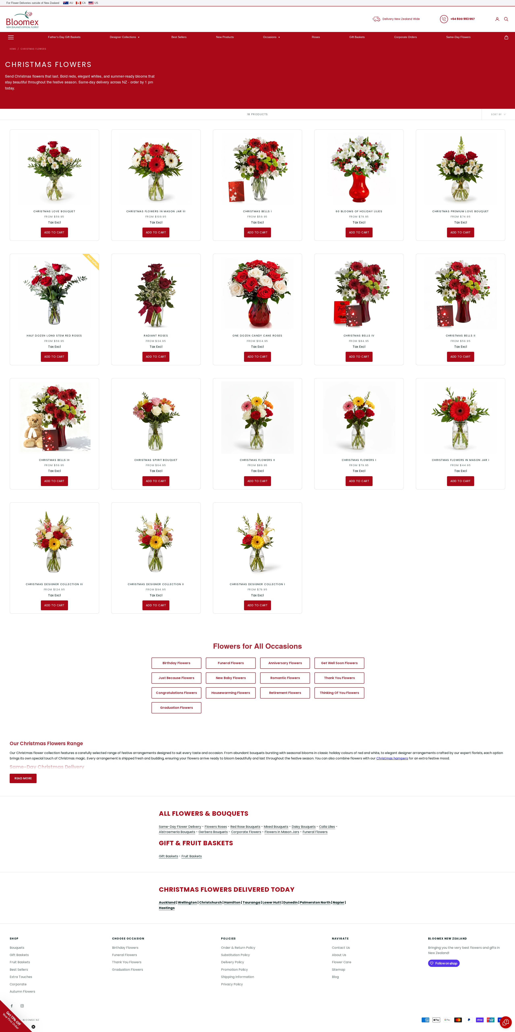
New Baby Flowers (231, 678)
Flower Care (341, 962)
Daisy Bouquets (304, 826)
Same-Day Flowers (458, 36)
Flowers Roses (216, 826)
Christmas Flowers (33, 48)
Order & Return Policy (238, 947)
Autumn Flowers (22, 991)
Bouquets (17, 947)
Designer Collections (123, 36)
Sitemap (338, 969)
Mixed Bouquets (276, 826)
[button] (506, 1022)
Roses (316, 36)
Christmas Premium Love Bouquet (460, 211)
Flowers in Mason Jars (282, 832)
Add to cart (54, 232)
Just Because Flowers (176, 678)
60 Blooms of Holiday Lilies (359, 211)
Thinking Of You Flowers (339, 692)
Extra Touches (21, 977)
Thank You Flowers (339, 678)
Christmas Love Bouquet (54, 211)
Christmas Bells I (257, 211)
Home (13, 48)
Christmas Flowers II (257, 460)
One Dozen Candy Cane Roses (257, 336)
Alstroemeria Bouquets (177, 832)
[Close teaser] (33, 1027)
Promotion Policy (234, 969)
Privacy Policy (232, 984)
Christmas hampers (392, 758)
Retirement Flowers (285, 692)
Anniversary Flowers (285, 663)
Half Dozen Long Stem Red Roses (54, 336)
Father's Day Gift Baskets (64, 36)
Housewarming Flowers (230, 692)
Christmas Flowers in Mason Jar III (155, 211)
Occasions (269, 36)
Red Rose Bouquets (245, 826)
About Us (339, 955)
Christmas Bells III (54, 460)
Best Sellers (178, 36)
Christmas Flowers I (359, 460)
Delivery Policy (232, 962)
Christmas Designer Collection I (257, 584)
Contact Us (341, 947)
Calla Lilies (327, 826)
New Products (225, 36)
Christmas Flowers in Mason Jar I (460, 460)
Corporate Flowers (246, 832)
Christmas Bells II (461, 336)
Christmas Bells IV (359, 336)
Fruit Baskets (191, 856)
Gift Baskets (357, 36)
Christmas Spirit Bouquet (156, 460)
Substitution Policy (235, 955)
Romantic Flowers (285, 678)
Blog (335, 977)
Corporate (18, 984)
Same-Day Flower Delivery (180, 826)
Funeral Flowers (231, 663)
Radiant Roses (156, 336)
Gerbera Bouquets (213, 832)
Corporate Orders (405, 36)
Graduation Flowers (176, 707)
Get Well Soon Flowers (339, 663)
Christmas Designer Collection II (156, 584)
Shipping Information (237, 977)
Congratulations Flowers (176, 692)
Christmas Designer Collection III (54, 584)
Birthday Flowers (176, 663)
